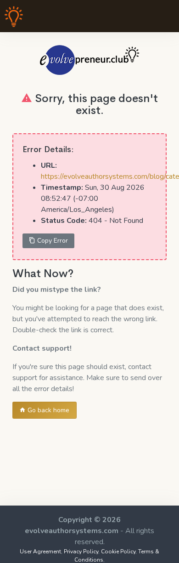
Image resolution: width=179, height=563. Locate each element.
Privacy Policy (81, 551)
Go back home (47, 410)
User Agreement (40, 551)
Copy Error (51, 240)
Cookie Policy (118, 551)
